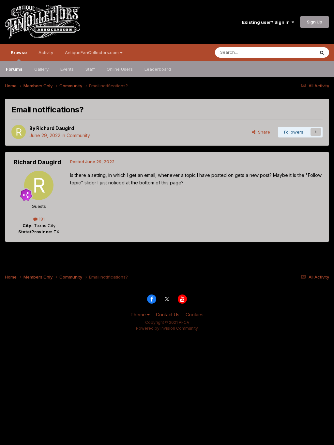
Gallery (41, 69)
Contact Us (167, 314)
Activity (45, 52)
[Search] (322, 52)
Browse (19, 52)
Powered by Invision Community (167, 328)
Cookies (195, 314)
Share (262, 132)
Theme (138, 314)
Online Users (120, 69)
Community (78, 135)
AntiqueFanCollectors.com (92, 52)
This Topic (295, 52)
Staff (90, 69)
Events (67, 69)
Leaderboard (157, 69)
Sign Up (314, 21)
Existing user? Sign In (267, 22)
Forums (14, 69)
